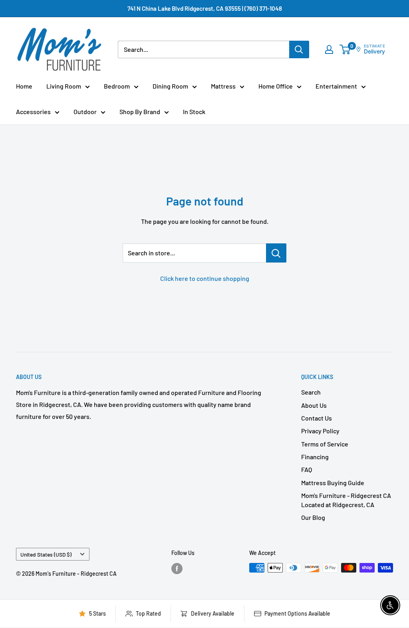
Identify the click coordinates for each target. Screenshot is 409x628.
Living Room (63, 86)
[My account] (329, 49)
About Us (314, 405)
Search (311, 392)
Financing (315, 456)
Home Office (275, 86)
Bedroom (117, 86)
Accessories (33, 111)
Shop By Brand (139, 111)
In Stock (194, 111)
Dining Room (170, 86)
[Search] (299, 49)
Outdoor (85, 111)
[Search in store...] (276, 253)
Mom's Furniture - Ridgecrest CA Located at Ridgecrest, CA (346, 500)
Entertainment (336, 86)
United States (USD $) (45, 554)
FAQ (306, 469)
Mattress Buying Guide (332, 482)
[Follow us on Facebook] (177, 568)
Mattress (223, 86)
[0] (345, 49)
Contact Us (316, 418)
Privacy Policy (320, 430)
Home (24, 86)
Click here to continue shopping (204, 278)
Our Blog (313, 517)
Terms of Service (324, 444)
